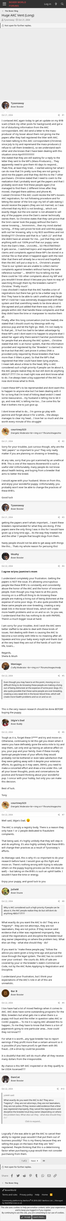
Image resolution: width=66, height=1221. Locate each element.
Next (33, 1160)
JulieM (15, 889)
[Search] (62, 4)
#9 (63, 1002)
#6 (63, 732)
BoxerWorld (10, 1190)
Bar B (14, 991)
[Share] (59, 115)
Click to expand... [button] (33, 1121)
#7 (63, 814)
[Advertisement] (33, 65)
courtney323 (18, 429)
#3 (63, 517)
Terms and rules (9, 1194)
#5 (63, 675)
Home (45, 1194)
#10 (62, 1088)
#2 (63, 441)
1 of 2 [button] (24, 1160)
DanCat (15, 1077)
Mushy (15, 554)
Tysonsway (9, 19)
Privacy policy (26, 1194)
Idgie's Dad (18, 720)
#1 (63, 115)
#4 (63, 566)
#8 (63, 901)
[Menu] (4, 4)
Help (37, 1194)
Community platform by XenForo (27, 1200)
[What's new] (56, 4)
